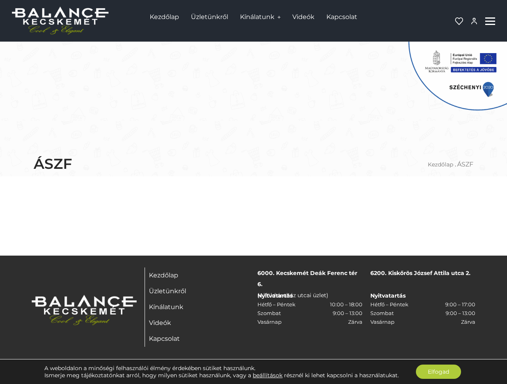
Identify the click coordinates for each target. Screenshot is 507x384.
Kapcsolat (341, 17)
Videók (303, 17)
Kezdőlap (164, 17)
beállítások (267, 375)
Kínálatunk (257, 17)
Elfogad (438, 371)
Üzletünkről (209, 17)
